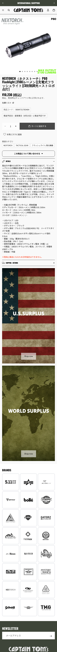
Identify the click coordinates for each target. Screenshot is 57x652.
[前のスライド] (3, 3)
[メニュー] (3, 10)
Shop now (28, 356)
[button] (53, 629)
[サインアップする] (51, 636)
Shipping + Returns (12, 263)
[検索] (9, 10)
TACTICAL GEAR (22, 145)
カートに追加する (38, 126)
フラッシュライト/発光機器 (42, 145)
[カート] (54, 10)
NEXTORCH (7, 145)
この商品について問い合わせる (27, 153)
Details (8, 161)
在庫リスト (7, 102)
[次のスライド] (54, 3)
